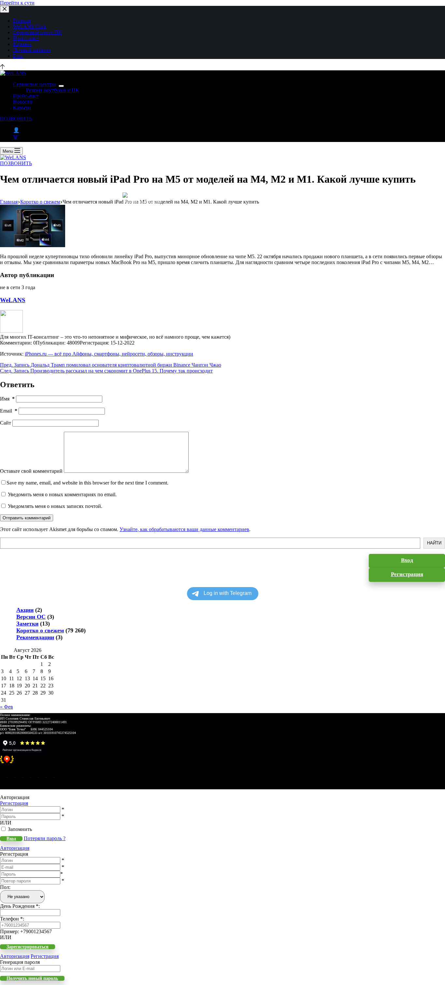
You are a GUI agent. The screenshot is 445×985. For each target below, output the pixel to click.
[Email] (4, 775)
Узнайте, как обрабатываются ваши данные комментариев (184, 529)
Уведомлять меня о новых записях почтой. (55, 506)
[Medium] (19, 775)
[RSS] (58, 775)
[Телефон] (12, 775)
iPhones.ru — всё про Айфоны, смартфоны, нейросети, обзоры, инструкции (109, 354)
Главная (22, 20)
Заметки (27, 623)
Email (8, 411)
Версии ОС (31, 616)
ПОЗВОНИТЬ (16, 118)
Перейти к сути (17, 3)
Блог (18, 56)
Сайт (5, 423)
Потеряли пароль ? (44, 838)
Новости (22, 102)
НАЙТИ (434, 543)
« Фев (6, 707)
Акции (25, 610)
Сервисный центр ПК (37, 32)
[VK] (27, 775)
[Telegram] (35, 775)
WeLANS (12, 300)
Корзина (22, 44)
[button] (222, 762)
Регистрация (14, 803)
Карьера (22, 107)
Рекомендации (35, 637)
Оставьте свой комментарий (31, 471)
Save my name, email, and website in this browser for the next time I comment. (87, 482)
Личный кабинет (32, 50)
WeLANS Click (29, 26)
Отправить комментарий (26, 517)
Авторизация (14, 848)
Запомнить (20, 829)
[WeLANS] (11, 331)
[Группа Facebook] (51, 775)
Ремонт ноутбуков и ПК (52, 90)
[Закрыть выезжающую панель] (4, 9)
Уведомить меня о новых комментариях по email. (62, 494)
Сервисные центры (34, 84)
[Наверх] (2, 67)
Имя (7, 398)
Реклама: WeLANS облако (143, 201)
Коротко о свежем (40, 630)
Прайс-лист (26, 38)
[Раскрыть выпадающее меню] (61, 86)
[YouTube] (43, 775)
